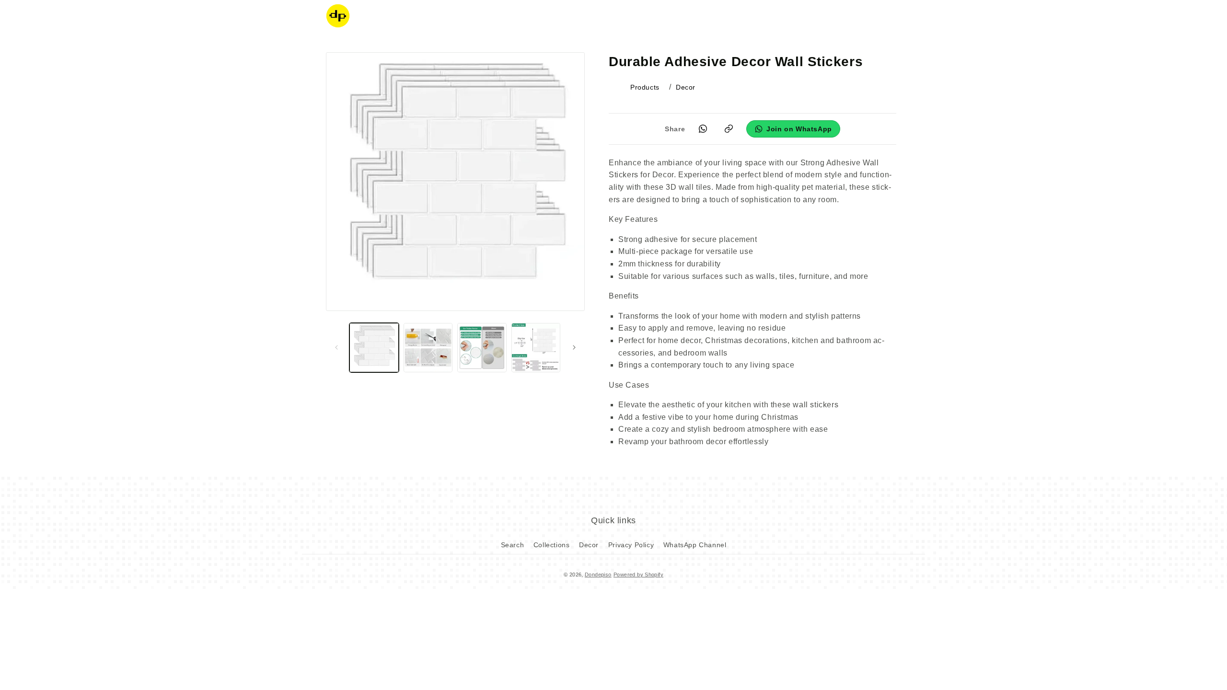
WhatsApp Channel (695, 545)
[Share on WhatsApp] (703, 129)
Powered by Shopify (638, 574)
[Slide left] (336, 347)
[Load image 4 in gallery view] (536, 347)
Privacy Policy (631, 545)
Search (512, 545)
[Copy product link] (728, 129)
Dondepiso (598, 574)
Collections (551, 545)
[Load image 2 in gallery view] (428, 347)
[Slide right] (574, 347)
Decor (589, 545)
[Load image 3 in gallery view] (482, 347)
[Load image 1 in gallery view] (374, 347)
